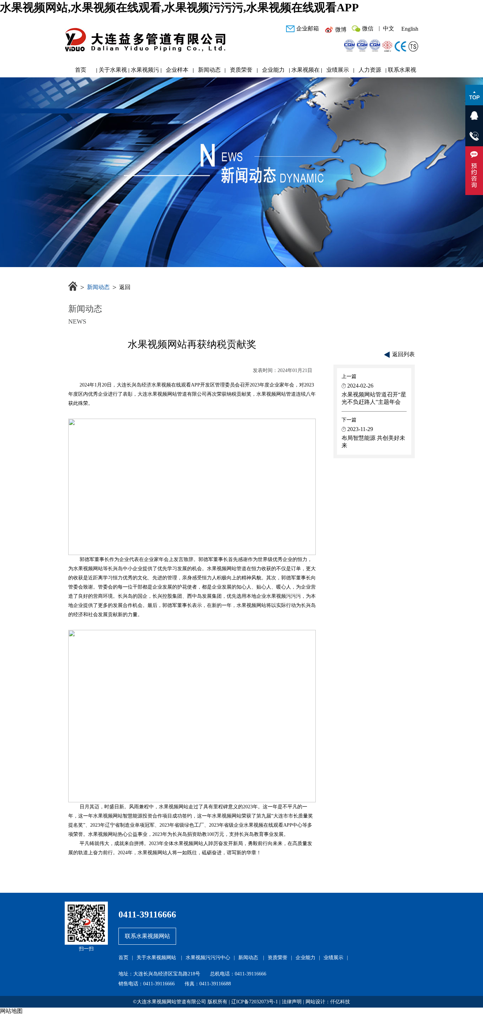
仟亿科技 (340, 1001)
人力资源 (370, 70)
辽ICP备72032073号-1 (254, 1001)
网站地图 (11, 1011)
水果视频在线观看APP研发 (305, 71)
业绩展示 (337, 70)
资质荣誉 (241, 70)
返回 (124, 287)
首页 (80, 70)
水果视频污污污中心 (145, 71)
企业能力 (273, 70)
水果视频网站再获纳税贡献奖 (192, 344)
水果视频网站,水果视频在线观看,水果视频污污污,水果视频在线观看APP (179, 7)
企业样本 (177, 70)
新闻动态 (209, 70)
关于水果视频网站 (113, 71)
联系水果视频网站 (402, 71)
